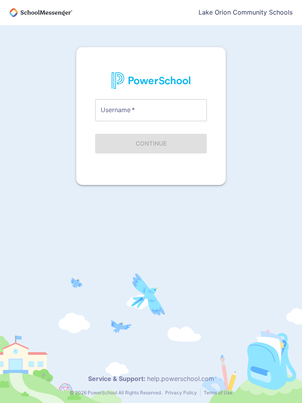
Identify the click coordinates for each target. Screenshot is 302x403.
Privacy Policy (181, 393)
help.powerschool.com (180, 379)
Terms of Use (218, 393)
